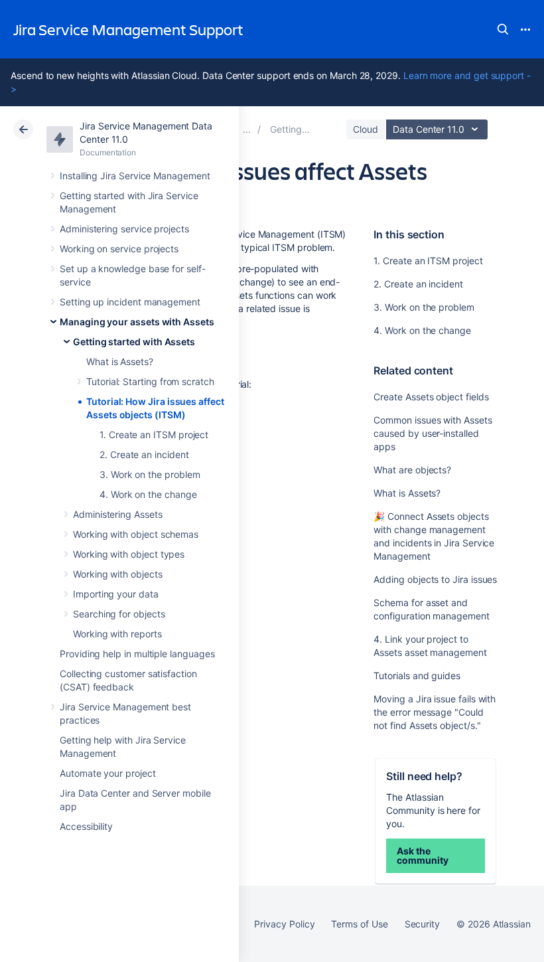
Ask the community (422, 855)
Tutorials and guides (417, 675)
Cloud (365, 129)
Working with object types (128, 554)
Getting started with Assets (134, 341)
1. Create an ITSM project (154, 434)
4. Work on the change (148, 494)
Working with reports (117, 633)
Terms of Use (359, 923)
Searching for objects (119, 613)
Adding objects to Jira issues (435, 579)
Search (502, 29)
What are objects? (412, 469)
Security (422, 923)
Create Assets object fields (431, 396)
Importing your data (116, 594)
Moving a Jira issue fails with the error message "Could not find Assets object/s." (435, 712)
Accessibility (86, 826)
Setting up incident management (130, 301)
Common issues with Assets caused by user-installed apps (433, 433)
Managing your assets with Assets (137, 321)
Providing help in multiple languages (137, 653)
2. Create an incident (144, 454)
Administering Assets (118, 514)
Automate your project (108, 773)
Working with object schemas (135, 534)
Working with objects (118, 574)
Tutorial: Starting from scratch (150, 381)
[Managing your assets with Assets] (247, 129)
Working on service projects (119, 248)
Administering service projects (124, 228)
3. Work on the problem (150, 474)
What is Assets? (119, 361)
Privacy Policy (284, 923)
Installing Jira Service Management (135, 175)
